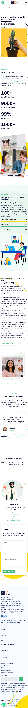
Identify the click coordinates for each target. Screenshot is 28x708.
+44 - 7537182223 (14, 514)
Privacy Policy (19, 703)
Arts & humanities (6, 668)
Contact (3, 653)
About (2, 633)
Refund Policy (14, 705)
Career (3, 640)
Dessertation (4, 661)
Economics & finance (6, 670)
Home (2, 8)
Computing (4, 665)
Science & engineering (7, 663)
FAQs (2, 648)
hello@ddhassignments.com (14, 520)
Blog (2, 638)
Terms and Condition (8, 703)
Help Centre (4, 650)
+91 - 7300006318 (14, 516)
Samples (3, 635)
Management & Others (7, 672)
